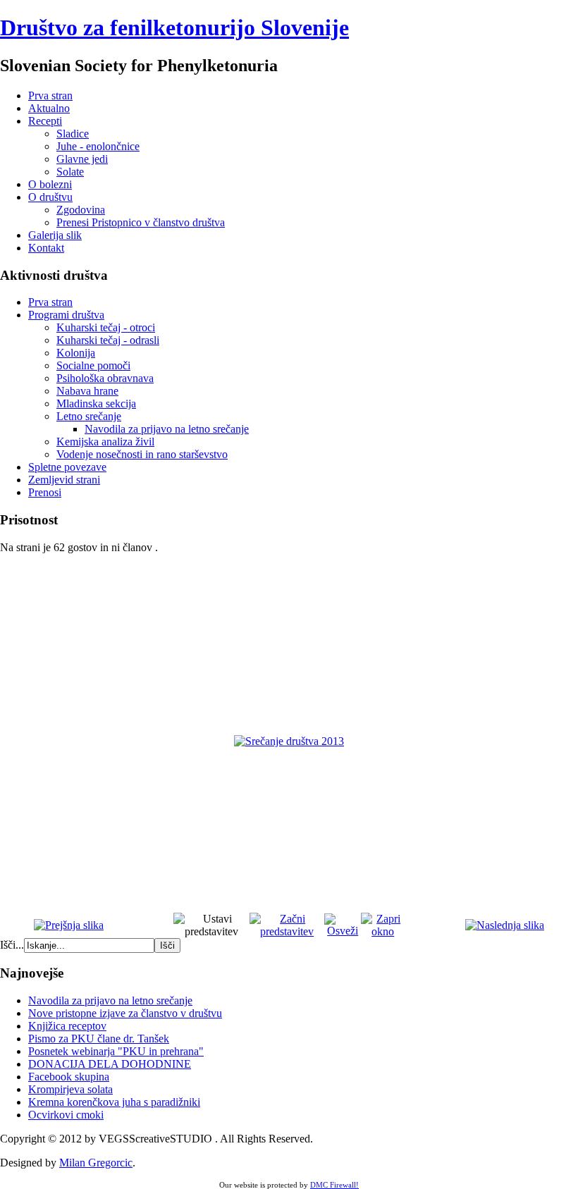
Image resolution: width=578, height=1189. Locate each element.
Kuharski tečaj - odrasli (107, 340)
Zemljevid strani (64, 480)
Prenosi (44, 492)
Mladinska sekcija (96, 403)
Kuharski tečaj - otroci (105, 327)
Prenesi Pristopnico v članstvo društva (140, 222)
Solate (70, 172)
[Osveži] (342, 931)
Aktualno (49, 108)
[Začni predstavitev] (287, 931)
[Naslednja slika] (504, 925)
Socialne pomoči (93, 365)
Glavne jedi (82, 159)
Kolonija (75, 353)
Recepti (45, 121)
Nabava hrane (87, 391)
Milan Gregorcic (96, 1163)
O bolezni (50, 184)
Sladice (72, 134)
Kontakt (46, 248)
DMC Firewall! (334, 1185)
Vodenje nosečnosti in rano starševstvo (142, 454)
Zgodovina (80, 210)
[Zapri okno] (383, 931)
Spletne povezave (67, 467)
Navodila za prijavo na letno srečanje (167, 429)
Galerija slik (55, 235)
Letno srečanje (88, 416)
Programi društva (66, 315)
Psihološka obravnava (105, 378)
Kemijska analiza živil (105, 442)
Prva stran (50, 95)
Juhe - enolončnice (98, 146)
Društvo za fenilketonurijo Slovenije (174, 27)
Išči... (12, 945)
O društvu (50, 197)
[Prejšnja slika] (69, 925)
